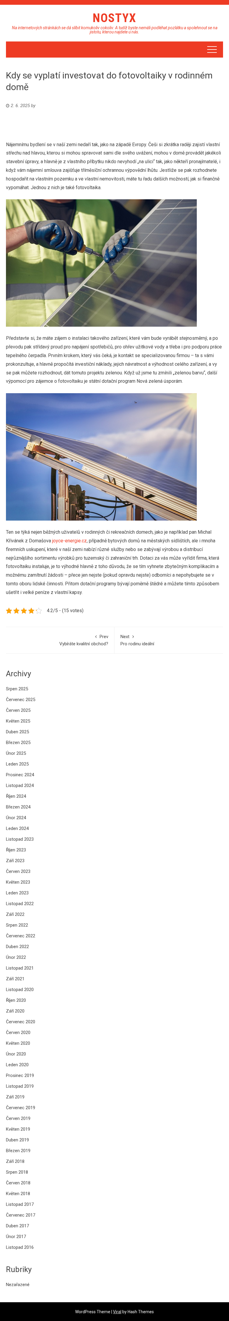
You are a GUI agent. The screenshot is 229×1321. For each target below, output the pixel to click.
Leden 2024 (17, 828)
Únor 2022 (16, 957)
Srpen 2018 (17, 1172)
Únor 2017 (16, 1236)
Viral (117, 1311)
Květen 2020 (18, 1043)
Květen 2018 (18, 1193)
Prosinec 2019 (20, 1075)
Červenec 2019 (20, 1107)
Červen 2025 (18, 710)
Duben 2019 (17, 1140)
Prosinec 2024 (20, 774)
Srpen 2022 (17, 925)
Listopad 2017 (20, 1204)
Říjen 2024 (16, 796)
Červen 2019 (18, 1118)
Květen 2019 (18, 1129)
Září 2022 (15, 914)
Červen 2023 (18, 871)
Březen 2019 (18, 1150)
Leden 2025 (17, 764)
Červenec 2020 (20, 1021)
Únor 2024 (16, 817)
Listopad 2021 (20, 968)
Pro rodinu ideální (137, 640)
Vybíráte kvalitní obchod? (83, 640)
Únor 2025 (16, 753)
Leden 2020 (17, 1064)
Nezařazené (18, 1284)
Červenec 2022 (20, 936)
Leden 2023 (17, 893)
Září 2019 (15, 1097)
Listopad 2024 (20, 785)
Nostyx (114, 18)
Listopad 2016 (20, 1247)
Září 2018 (15, 1161)
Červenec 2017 (20, 1215)
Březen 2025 (18, 742)
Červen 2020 (18, 1032)
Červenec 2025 (20, 699)
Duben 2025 (17, 731)
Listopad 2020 (20, 989)
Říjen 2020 (16, 1000)
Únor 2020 (16, 1054)
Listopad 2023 (20, 839)
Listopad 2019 (20, 1086)
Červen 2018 (18, 1183)
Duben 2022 (17, 946)
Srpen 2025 (17, 689)
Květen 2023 (18, 882)
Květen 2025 (18, 721)
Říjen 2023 (16, 850)
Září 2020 (15, 1011)
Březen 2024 (18, 807)
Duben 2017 (17, 1226)
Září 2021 (15, 979)
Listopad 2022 (20, 903)
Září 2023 (15, 860)
